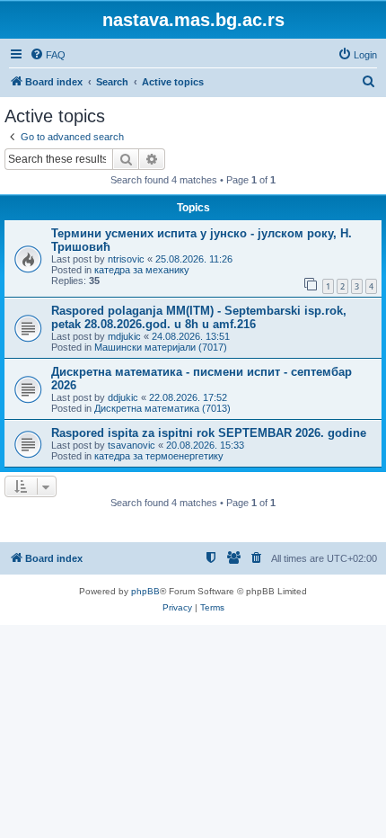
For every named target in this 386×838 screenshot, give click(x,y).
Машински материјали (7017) (160, 347)
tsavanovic (131, 445)
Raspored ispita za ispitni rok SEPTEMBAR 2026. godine (208, 433)
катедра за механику (141, 269)
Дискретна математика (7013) (162, 408)
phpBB (145, 591)
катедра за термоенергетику (159, 455)
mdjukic (124, 336)
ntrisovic (126, 259)
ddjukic (123, 397)
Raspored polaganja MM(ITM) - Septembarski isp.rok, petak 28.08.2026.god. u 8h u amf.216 (199, 317)
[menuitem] (48, 55)
